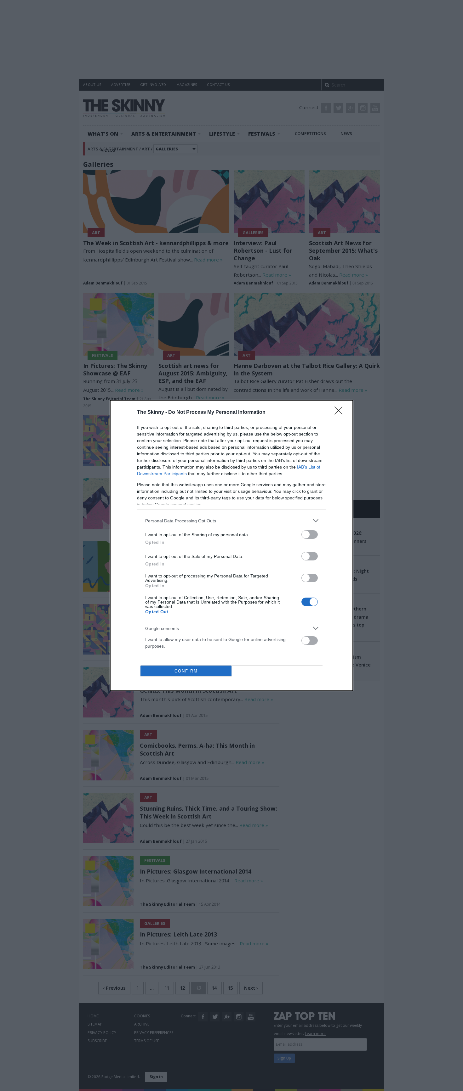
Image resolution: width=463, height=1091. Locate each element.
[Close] (340, 413)
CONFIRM (186, 671)
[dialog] (231, 545)
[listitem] (231, 520)
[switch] (309, 534)
